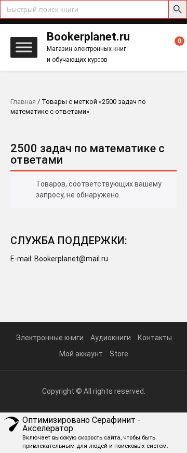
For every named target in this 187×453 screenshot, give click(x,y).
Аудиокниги (110, 338)
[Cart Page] (172, 48)
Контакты (155, 338)
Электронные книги (50, 338)
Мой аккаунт (81, 354)
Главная (23, 101)
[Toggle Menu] (24, 47)
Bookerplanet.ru (88, 36)
